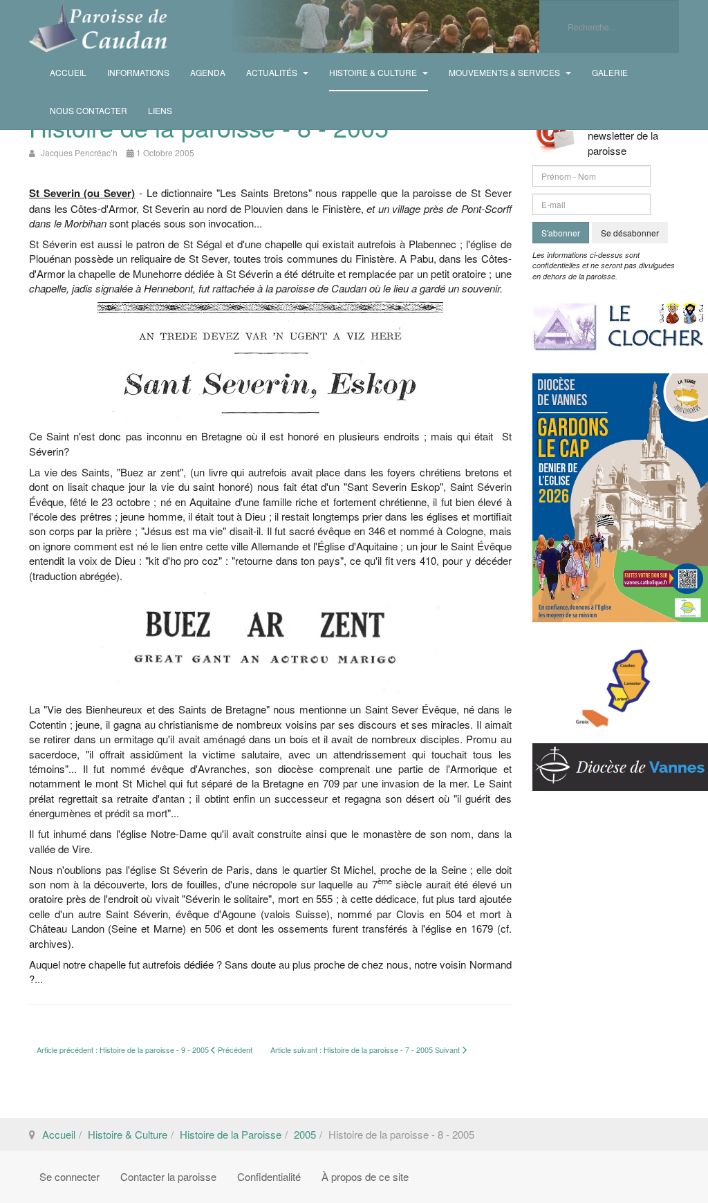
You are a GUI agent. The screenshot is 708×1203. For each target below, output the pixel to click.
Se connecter (69, 1176)
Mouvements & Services (505, 72)
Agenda (207, 72)
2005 (305, 1134)
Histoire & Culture (374, 72)
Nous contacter (88, 110)
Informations (138, 72)
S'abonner (560, 233)
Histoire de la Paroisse (230, 1134)
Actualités (272, 72)
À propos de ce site (365, 1176)
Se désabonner (630, 233)
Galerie (610, 72)
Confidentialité (269, 1176)
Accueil (68, 72)
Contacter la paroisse (168, 1176)
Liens (160, 110)
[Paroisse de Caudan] (98, 26)
